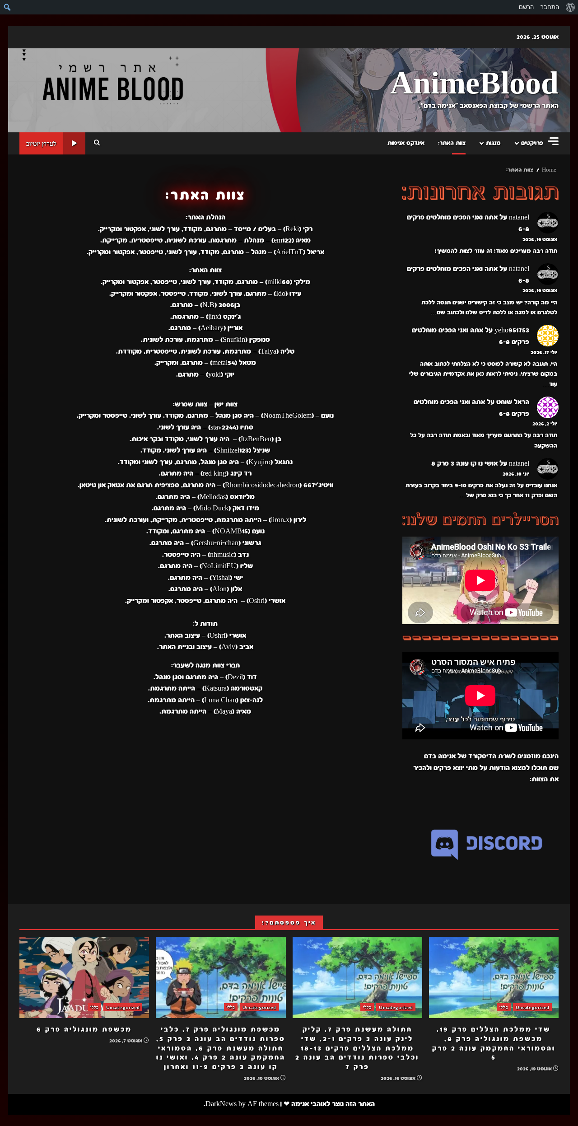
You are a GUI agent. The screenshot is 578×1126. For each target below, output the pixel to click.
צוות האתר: (452, 143)
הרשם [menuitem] (526, 7)
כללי (503, 1007)
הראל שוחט (512, 402)
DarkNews (221, 1103)
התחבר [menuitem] (550, 7)
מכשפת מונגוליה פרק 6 (84, 977)
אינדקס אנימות (405, 143)
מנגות (493, 143)
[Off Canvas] (553, 141)
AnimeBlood (474, 84)
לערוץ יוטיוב (41, 143)
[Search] (97, 143)
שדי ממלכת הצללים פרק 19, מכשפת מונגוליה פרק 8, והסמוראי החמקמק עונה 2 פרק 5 (494, 977)
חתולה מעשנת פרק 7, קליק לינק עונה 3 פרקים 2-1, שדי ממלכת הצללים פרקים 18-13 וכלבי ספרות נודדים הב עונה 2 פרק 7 (357, 977)
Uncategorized (532, 1007)
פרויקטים (532, 143)
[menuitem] (570, 7)
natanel (519, 217)
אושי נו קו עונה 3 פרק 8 (464, 463)
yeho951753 (511, 330)
